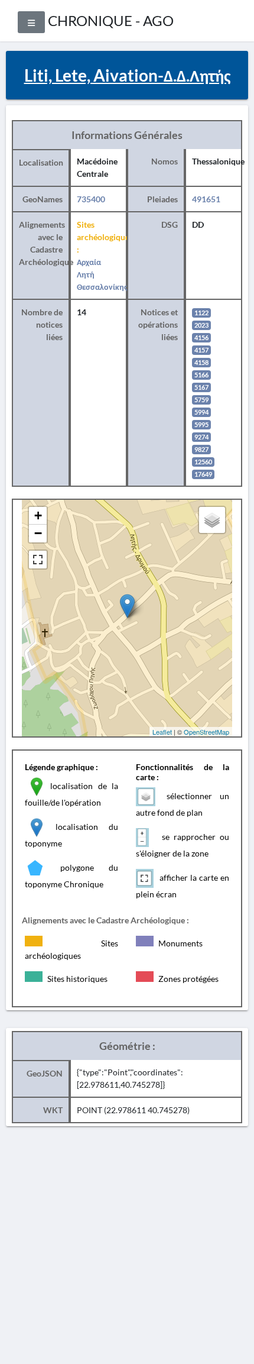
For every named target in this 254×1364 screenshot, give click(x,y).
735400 (91, 199)
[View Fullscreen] (38, 559)
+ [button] (38, 515)
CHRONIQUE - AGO (111, 20)
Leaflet (162, 731)
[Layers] (212, 520)
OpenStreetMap (206, 731)
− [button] (38, 533)
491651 (206, 199)
